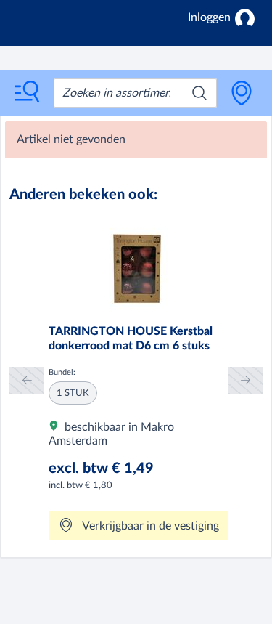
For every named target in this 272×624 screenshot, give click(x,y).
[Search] (199, 93)
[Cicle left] (26, 380)
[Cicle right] (245, 380)
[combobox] (135, 93)
